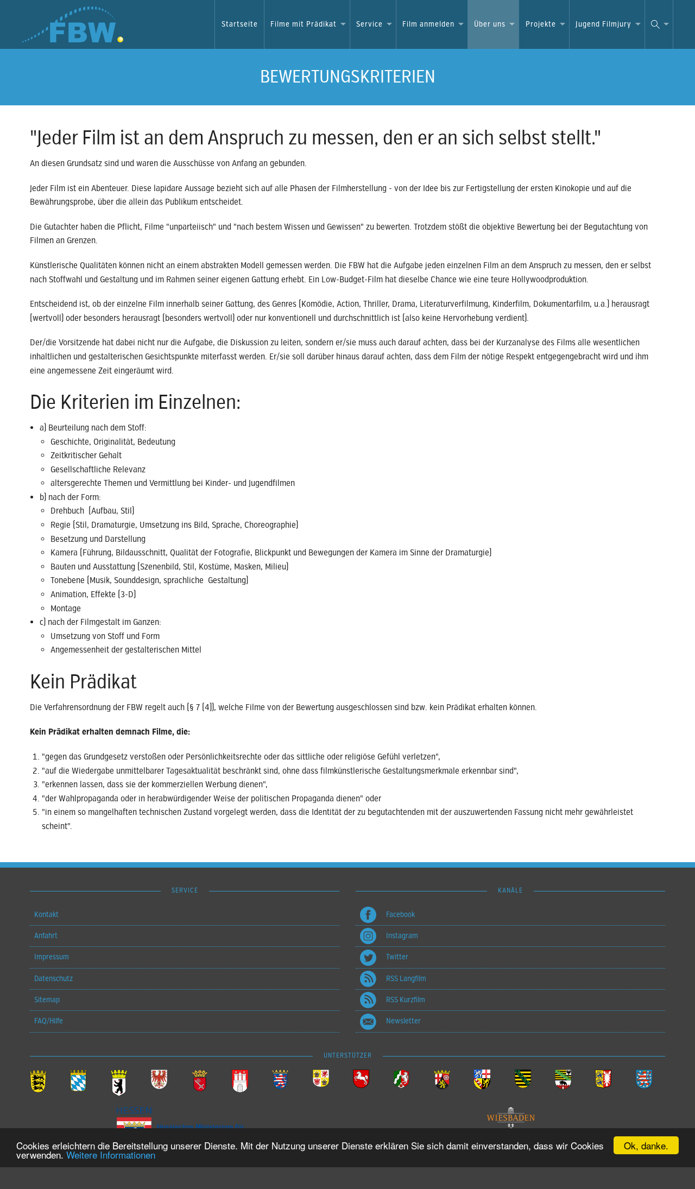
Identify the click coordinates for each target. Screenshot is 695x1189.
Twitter (397, 957)
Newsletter (403, 1021)
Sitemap (47, 999)
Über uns (490, 24)
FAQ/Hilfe (48, 1021)
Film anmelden (428, 24)
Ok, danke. (646, 1145)
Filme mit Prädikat (303, 24)
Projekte (541, 24)
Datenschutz (53, 978)
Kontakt (46, 914)
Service (369, 24)
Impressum (51, 957)
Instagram (402, 935)
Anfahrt (46, 935)
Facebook (400, 914)
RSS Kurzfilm (405, 999)
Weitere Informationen (110, 1154)
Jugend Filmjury (603, 24)
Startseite (240, 24)
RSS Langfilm (406, 978)
